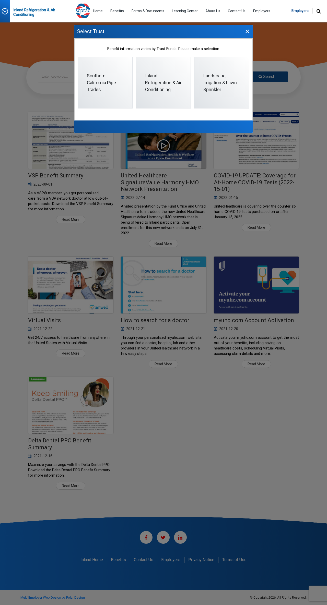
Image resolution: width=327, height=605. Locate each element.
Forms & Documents (148, 11)
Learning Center (185, 11)
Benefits (117, 11)
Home (98, 11)
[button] (6, 11)
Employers (261, 11)
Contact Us (237, 11)
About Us (212, 11)
